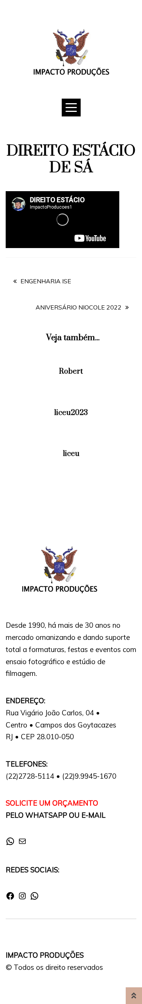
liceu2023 (71, 413)
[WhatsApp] (10, 843)
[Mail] (22, 843)
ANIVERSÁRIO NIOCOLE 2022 (79, 307)
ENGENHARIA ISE (45, 281)
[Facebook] (10, 898)
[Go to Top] (134, 995)
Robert (71, 371)
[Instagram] (22, 898)
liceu (71, 454)
